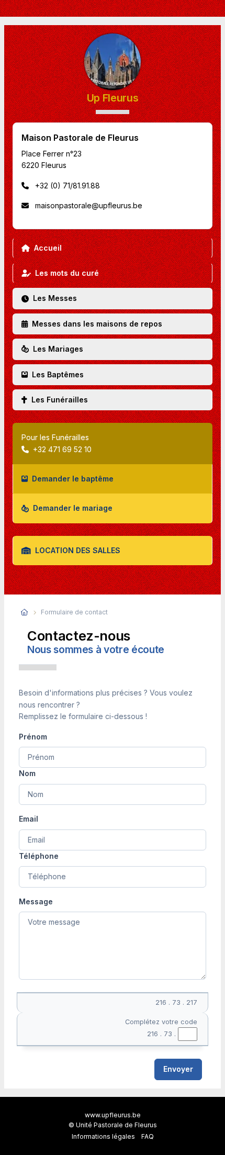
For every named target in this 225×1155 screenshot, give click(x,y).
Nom (27, 773)
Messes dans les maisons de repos (97, 323)
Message (36, 901)
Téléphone (39, 855)
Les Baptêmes (58, 374)
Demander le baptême (73, 478)
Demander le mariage (73, 507)
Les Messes (55, 298)
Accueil (48, 247)
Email (28, 818)
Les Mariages (58, 348)
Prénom (33, 736)
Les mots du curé (67, 272)
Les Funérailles (59, 399)
